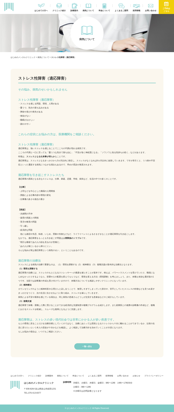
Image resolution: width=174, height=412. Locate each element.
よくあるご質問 (121, 10)
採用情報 (136, 10)
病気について (88, 10)
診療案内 (74, 10)
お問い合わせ (150, 10)
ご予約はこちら (166, 9)
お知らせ (136, 376)
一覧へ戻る (87, 346)
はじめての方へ (41, 10)
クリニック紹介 (59, 10)
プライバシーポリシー (153, 376)
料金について (104, 10)
